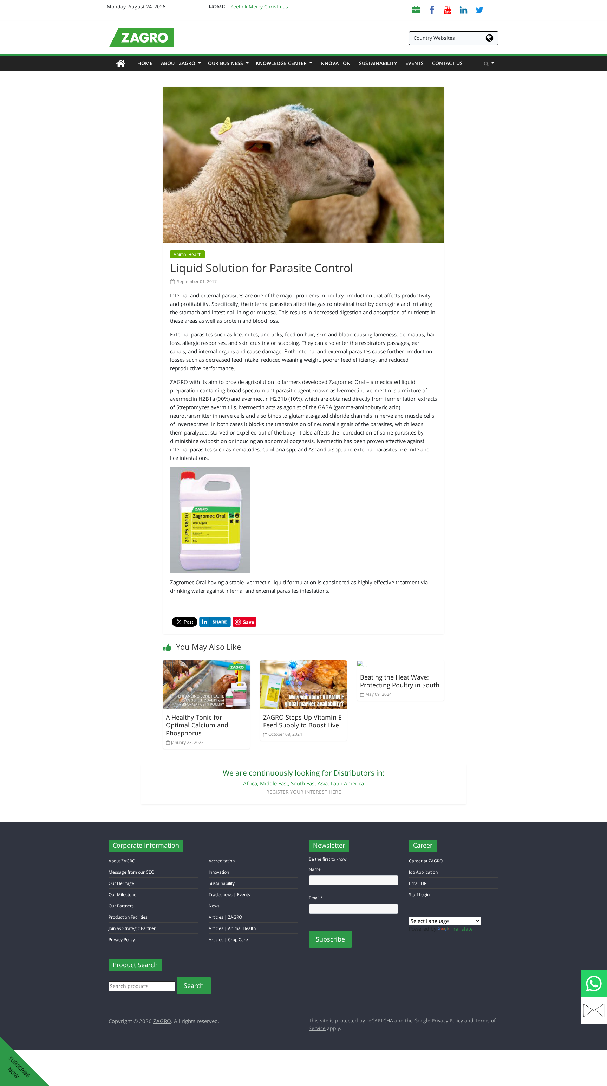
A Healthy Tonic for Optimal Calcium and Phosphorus (197, 725)
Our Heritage (121, 883)
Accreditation (222, 861)
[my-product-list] (416, 9)
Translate (462, 928)
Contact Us (447, 63)
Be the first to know (327, 859)
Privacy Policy (122, 940)
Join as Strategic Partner (132, 928)
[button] (488, 63)
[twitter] (479, 9)
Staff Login (419, 895)
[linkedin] (463, 9)
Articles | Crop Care (228, 940)
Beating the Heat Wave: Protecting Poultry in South (399, 681)
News (214, 906)
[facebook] (431, 9)
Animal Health (187, 254)
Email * (316, 898)
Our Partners (121, 906)
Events (414, 63)
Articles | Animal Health (232, 928)
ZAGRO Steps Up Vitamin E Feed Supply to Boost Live (302, 721)
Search (194, 985)
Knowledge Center (283, 63)
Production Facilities (128, 917)
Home (147, 62)
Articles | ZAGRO (225, 917)
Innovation (335, 63)
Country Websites (434, 37)
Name (315, 869)
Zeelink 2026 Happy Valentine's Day (272, 3)
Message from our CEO (131, 872)
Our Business (227, 63)
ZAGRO (162, 1020)
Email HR (417, 883)
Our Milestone (122, 895)
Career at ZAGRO (426, 861)
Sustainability (378, 63)
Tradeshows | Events (229, 895)
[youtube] (447, 9)
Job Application (423, 872)
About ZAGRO (180, 63)
